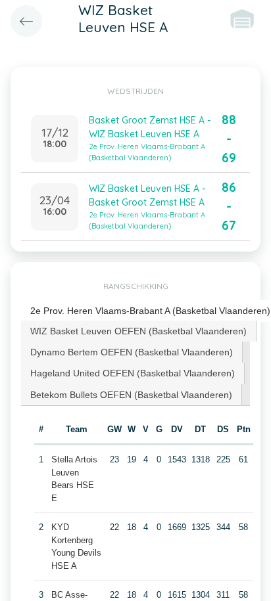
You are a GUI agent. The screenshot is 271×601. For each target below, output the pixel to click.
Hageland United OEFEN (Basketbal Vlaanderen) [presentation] (132, 373)
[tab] (139, 331)
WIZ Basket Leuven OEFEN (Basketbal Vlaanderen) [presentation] (138, 331)
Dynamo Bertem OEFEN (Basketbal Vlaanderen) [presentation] (131, 352)
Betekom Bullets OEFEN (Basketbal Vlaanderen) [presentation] (131, 395)
